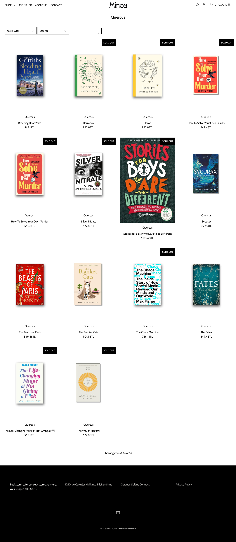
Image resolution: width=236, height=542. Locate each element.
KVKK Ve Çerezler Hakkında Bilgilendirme (88, 484)
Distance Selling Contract (135, 484)
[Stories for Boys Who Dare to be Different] (147, 180)
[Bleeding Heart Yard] (29, 75)
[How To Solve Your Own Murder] (206, 75)
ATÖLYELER (25, 5)
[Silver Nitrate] (88, 174)
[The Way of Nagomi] (88, 383)
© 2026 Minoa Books (108, 529)
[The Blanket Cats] (88, 284)
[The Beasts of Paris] (29, 284)
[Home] (147, 75)
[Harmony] (88, 75)
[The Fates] (206, 284)
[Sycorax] (206, 174)
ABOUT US (41, 5)
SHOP (8, 5)
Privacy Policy (184, 484)
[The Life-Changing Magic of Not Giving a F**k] (29, 383)
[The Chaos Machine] (147, 284)
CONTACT (56, 5)
